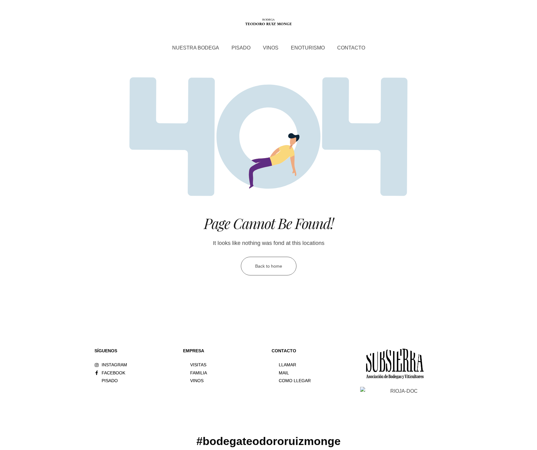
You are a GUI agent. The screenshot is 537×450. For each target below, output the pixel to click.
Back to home (268, 266)
